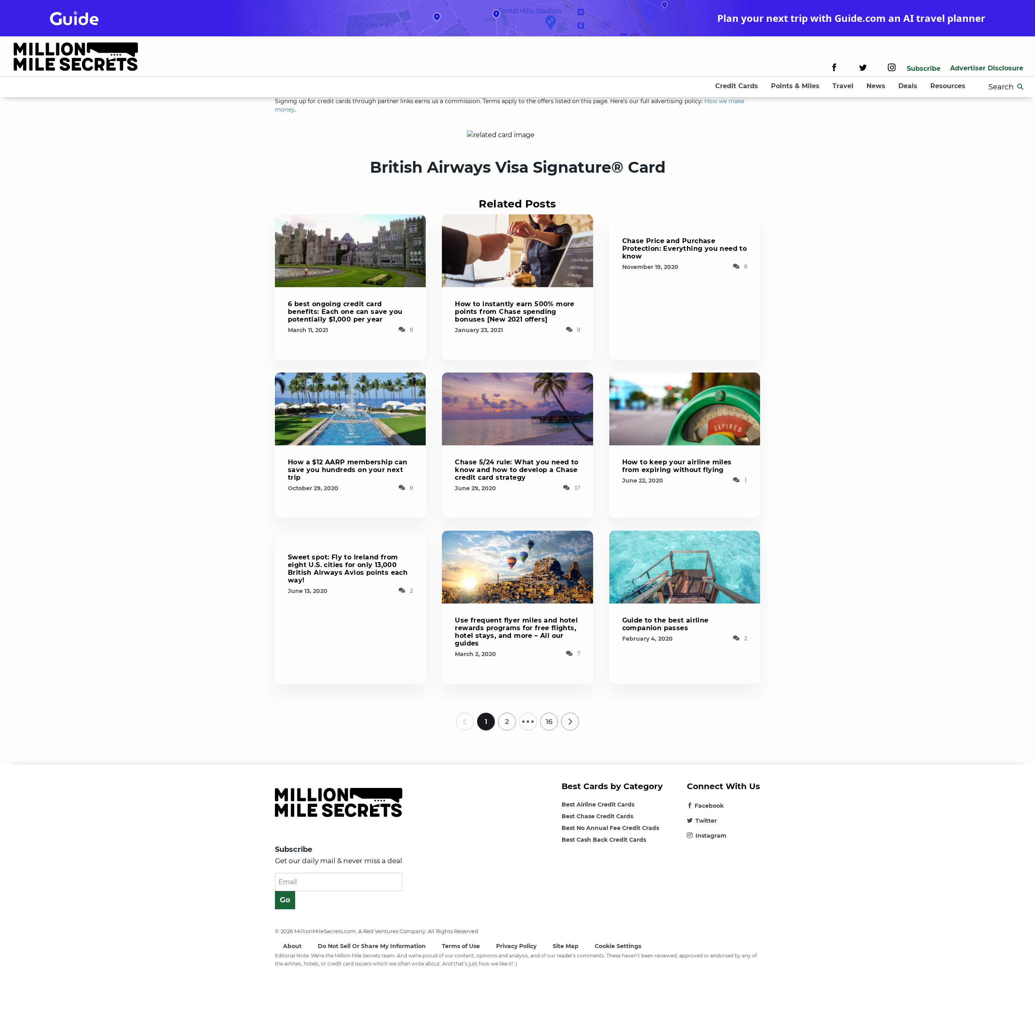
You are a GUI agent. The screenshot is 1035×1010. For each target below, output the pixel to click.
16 (549, 722)
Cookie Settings (618, 946)
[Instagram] (891, 68)
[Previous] (464, 721)
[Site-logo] (75, 58)
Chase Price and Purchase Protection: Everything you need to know (684, 248)
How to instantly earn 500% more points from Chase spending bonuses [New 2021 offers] (514, 311)
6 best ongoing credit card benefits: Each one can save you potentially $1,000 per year (345, 311)
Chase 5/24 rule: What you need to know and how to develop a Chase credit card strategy (516, 469)
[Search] (1020, 86)
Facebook (709, 805)
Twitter (706, 820)
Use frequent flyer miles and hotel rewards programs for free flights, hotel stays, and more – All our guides (516, 631)
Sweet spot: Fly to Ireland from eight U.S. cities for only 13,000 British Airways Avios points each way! (348, 568)
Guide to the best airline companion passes (665, 624)
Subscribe (923, 68)
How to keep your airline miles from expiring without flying (677, 466)
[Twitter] (863, 68)
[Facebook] (834, 68)
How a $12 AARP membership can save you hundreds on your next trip (348, 469)
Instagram (711, 835)
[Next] (570, 721)
